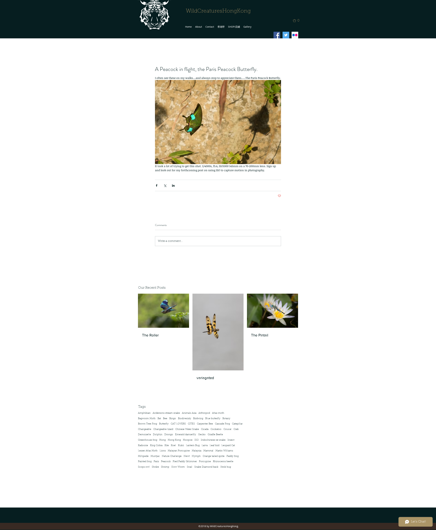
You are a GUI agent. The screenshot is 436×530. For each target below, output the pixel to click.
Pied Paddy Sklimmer (185, 461)
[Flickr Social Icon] (295, 35)
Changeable (144, 429)
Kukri (181, 445)
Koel (173, 445)
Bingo (172, 418)
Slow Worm (178, 467)
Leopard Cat (228, 445)
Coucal (227, 429)
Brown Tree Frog (147, 424)
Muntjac (155, 456)
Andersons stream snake (166, 413)
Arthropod (204, 413)
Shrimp (165, 467)
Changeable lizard (163, 429)
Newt (187, 456)
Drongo (168, 434)
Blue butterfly (212, 418)
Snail (189, 467)
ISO (196, 440)
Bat (159, 418)
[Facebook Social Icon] (277, 35)
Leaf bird (214, 445)
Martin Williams (224, 451)
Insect (231, 440)
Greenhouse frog (147, 440)
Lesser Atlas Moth (148, 451)
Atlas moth (218, 413)
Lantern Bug (193, 445)
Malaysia (196, 451)
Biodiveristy (184, 418)
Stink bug (225, 467)
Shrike (155, 467)
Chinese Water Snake (187, 429)
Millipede (143, 456)
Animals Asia (189, 413)
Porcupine (205, 461)
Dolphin (157, 434)
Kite (167, 445)
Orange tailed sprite (213, 456)
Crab (236, 429)
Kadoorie (143, 445)
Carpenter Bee (205, 424)
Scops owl (144, 467)
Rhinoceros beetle (223, 461)
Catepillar (237, 424)
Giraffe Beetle (215, 434)
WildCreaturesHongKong (218, 11)
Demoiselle (144, 434)
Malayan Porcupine (179, 451)
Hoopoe (187, 440)
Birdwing (198, 418)
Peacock (166, 461)
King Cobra (156, 445)
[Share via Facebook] (156, 185)
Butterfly (164, 424)
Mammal (208, 451)
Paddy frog (233, 456)
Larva (205, 445)
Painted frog (145, 461)
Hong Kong (174, 440)
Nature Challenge (172, 456)
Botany (226, 418)
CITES (191, 424)
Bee (165, 418)
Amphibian (144, 413)
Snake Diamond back (206, 467)
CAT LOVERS (178, 424)
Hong (162, 440)
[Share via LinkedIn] (173, 185)
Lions (163, 451)
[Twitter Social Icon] (286, 35)
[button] (297, 20)
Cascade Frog (222, 424)
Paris (156, 461)
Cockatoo (216, 429)
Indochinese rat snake (213, 440)
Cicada (204, 429)
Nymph (196, 456)
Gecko (202, 434)
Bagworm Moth (146, 418)
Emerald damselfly (185, 434)
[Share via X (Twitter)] (165, 185)
